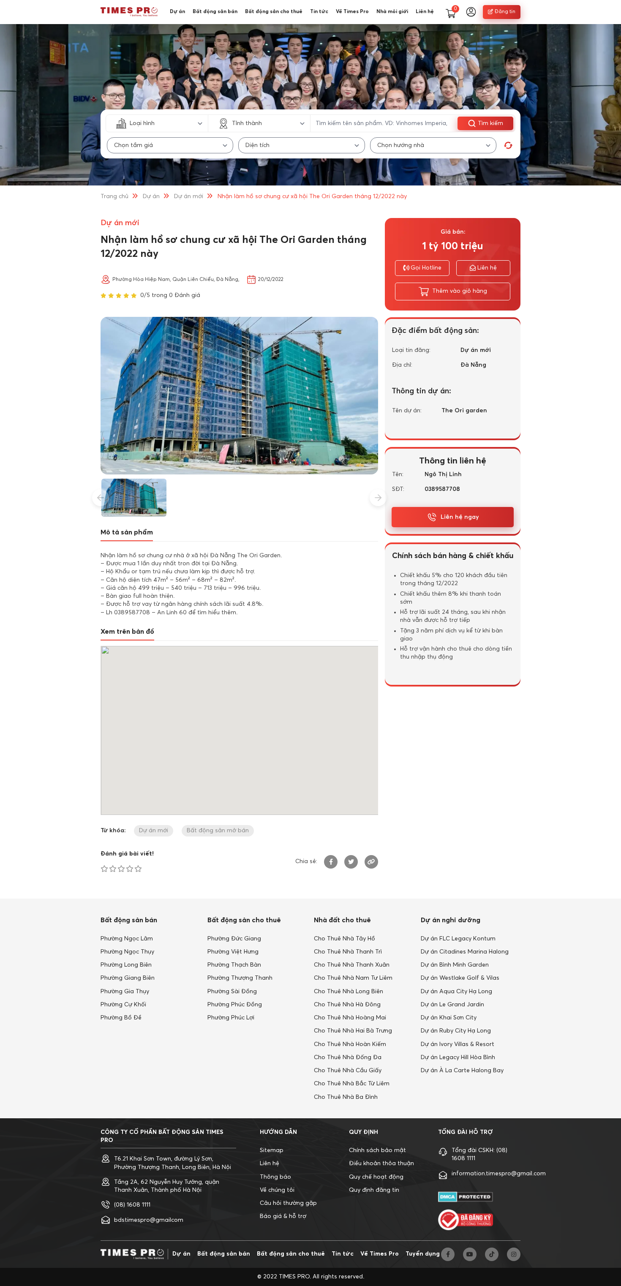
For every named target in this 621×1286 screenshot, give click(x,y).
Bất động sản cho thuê (273, 11)
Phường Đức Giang (234, 939)
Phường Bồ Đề (121, 1018)
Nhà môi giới (392, 11)
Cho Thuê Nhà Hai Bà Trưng (353, 1031)
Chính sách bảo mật (377, 1150)
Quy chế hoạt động (376, 1177)
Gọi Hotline (426, 268)
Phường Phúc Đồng (234, 1005)
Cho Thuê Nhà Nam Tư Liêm (353, 978)
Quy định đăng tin (374, 1190)
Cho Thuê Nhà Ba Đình (346, 1097)
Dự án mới (188, 196)
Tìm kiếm (490, 123)
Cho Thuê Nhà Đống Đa (347, 1057)
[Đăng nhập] (471, 12)
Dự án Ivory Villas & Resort (457, 1044)
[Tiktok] (491, 1254)
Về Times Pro (352, 11)
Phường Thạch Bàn (234, 965)
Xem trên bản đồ (127, 631)
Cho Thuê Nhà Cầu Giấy (347, 1070)
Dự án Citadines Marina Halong (465, 952)
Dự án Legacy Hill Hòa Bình (458, 1057)
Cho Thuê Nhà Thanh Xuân (351, 965)
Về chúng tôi (277, 1190)
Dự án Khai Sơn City (449, 1018)
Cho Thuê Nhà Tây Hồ (344, 939)
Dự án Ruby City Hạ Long (456, 1031)
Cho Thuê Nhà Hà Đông (347, 1005)
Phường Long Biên (126, 965)
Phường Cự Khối (123, 1005)
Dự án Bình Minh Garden (455, 965)
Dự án (177, 11)
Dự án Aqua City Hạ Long (456, 991)
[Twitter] (351, 862)
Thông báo (275, 1177)
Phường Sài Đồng (232, 991)
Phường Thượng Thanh (239, 978)
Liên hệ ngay (460, 517)
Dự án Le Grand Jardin (452, 1005)
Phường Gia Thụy (125, 991)
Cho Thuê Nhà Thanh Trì (348, 952)
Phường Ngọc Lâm (127, 939)
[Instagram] (513, 1254)
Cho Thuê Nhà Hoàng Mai (350, 1018)
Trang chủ (114, 196)
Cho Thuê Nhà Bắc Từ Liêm (351, 1084)
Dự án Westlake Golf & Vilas (460, 978)
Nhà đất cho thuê (342, 920)
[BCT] (465, 1219)
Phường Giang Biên (128, 978)
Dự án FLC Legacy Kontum (458, 939)
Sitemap (271, 1150)
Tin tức (319, 11)
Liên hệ (425, 11)
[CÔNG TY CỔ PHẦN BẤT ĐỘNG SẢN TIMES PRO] (129, 11)
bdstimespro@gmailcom (148, 1220)
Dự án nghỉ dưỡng (450, 920)
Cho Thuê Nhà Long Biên (348, 991)
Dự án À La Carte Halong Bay (462, 1070)
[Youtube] (470, 1254)
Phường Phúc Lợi (230, 1018)
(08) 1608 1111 (132, 1205)
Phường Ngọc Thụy (127, 952)
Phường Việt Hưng (233, 952)
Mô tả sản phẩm (127, 532)
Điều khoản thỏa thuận (381, 1163)
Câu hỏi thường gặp (288, 1203)
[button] (100, 497)
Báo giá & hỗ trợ (283, 1216)
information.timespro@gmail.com (499, 1174)
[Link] (371, 862)
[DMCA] (465, 1197)
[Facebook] (331, 862)
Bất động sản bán (215, 11)
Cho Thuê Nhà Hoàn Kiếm (350, 1044)
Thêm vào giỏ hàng (459, 291)
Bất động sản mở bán (218, 831)
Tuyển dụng (423, 1254)
